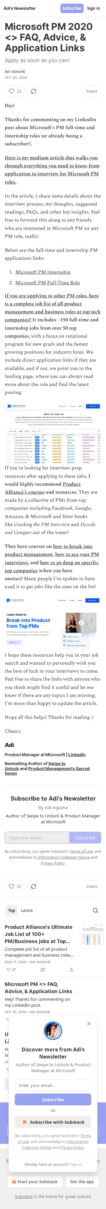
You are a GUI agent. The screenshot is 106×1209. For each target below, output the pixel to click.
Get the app (82, 1181)
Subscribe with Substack (57, 1122)
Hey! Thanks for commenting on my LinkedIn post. (37, 1002)
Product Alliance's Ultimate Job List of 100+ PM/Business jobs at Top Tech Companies (38, 934)
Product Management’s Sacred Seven (47, 771)
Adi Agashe (15, 72)
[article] (54, 948)
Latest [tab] (27, 910)
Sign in (93, 8)
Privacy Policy (72, 1147)
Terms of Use (81, 851)
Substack (24, 1196)
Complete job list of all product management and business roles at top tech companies (38, 952)
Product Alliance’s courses (43, 488)
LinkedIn (77, 754)
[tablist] (21, 910)
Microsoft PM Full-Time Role (47, 283)
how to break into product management (48, 550)
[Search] (95, 910)
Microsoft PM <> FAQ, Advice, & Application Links (38, 987)
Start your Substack (37, 1181)
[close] (89, 1023)
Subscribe (72, 8)
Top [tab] (11, 910)
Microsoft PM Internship (43, 272)
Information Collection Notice (64, 857)
